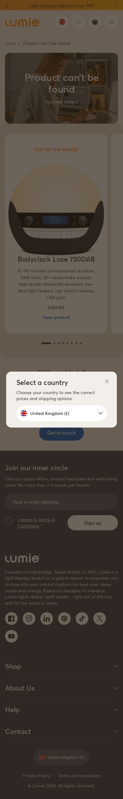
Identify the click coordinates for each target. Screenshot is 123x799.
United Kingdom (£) (49, 413)
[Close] (107, 381)
